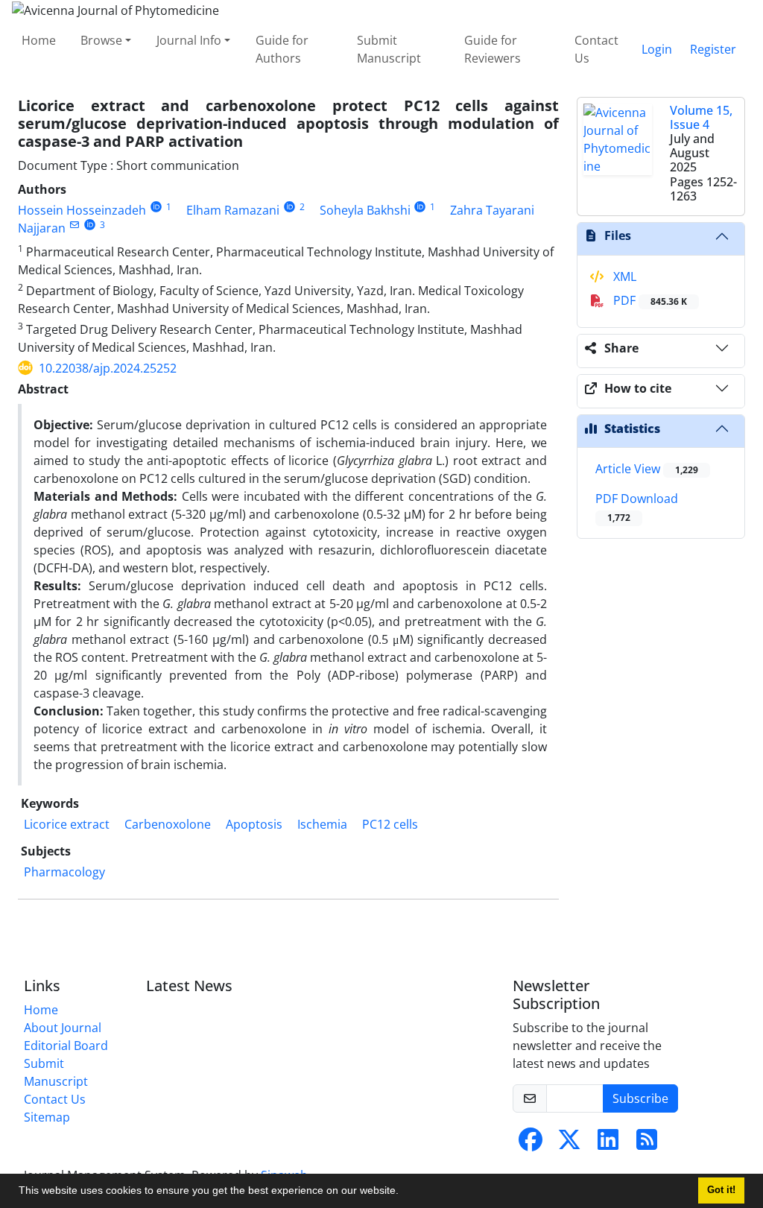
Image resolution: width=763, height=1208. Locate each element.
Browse (101, 40)
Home (39, 40)
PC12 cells (390, 824)
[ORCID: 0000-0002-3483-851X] (156, 206)
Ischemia (322, 824)
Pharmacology (64, 872)
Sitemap (47, 1117)
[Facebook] (530, 1144)
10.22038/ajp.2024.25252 (108, 368)
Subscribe (640, 1098)
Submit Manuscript (389, 49)
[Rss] (647, 1144)
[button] (404, 1192)
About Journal (62, 1027)
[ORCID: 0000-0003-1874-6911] (289, 206)
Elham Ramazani (232, 210)
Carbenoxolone (167, 824)
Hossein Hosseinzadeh (82, 210)
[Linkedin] (608, 1144)
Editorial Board (66, 1045)
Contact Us (596, 49)
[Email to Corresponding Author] (74, 224)
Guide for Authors (282, 49)
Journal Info (188, 40)
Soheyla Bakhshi (365, 210)
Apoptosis (254, 824)
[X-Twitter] (569, 1144)
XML (623, 276)
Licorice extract (67, 824)
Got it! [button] (721, 1190)
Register (713, 49)
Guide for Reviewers (492, 49)
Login (657, 49)
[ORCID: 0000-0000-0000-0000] (421, 206)
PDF (648, 300)
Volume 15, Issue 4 (701, 117)
